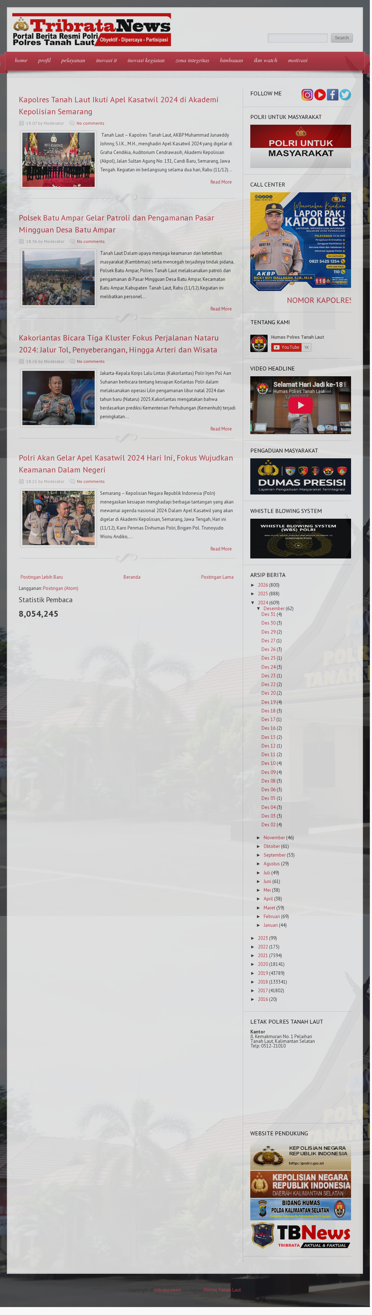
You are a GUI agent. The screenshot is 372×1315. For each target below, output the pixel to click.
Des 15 (268, 737)
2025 (263, 594)
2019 (263, 973)
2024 (263, 603)
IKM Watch (265, 60)
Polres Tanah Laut (222, 1290)
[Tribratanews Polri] (300, 1248)
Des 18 (268, 711)
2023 (263, 938)
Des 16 (268, 728)
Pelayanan (73, 60)
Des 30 (268, 623)
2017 (263, 991)
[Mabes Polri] (300, 1168)
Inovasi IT (106, 60)
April (268, 899)
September (275, 855)
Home (21, 60)
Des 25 (268, 658)
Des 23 (268, 676)
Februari (272, 916)
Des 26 (268, 649)
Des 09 (268, 772)
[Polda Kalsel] (300, 1196)
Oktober (272, 846)
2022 (263, 947)
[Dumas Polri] (300, 166)
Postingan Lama (217, 577)
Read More (221, 182)
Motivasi (297, 60)
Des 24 (268, 667)
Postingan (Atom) (60, 588)
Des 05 (268, 798)
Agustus (272, 864)
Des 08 (268, 781)
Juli (267, 873)
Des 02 (268, 825)
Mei (267, 890)
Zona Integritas (192, 60)
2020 (263, 964)
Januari (271, 925)
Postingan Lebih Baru (42, 577)
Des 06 (268, 790)
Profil (44, 60)
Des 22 (268, 684)
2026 (263, 585)
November (274, 838)
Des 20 (268, 693)
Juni (267, 881)
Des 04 (268, 807)
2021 (263, 955)
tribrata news (168, 1290)
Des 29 (268, 632)
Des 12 (268, 746)
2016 (263, 999)
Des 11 (268, 754)
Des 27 (268, 641)
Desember (274, 608)
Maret (269, 908)
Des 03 (268, 816)
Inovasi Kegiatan (146, 60)
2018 (263, 982)
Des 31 (268, 614)
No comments (90, 123)
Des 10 (268, 763)
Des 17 (268, 719)
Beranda (132, 577)
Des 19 (268, 702)
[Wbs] (300, 557)
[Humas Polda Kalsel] (300, 1219)
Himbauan (231, 60)
